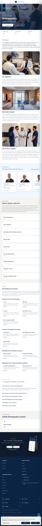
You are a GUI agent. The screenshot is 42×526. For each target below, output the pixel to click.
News (3, 477)
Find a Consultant (20, 25)
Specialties (4, 463)
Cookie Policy (4, 520)
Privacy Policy (4, 512)
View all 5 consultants (35, 169)
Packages (4, 493)
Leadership (24, 471)
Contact (23, 465)
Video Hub (4, 482)
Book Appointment (8, 25)
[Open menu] (2, 2)
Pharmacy (4, 468)
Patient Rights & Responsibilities (12, 512)
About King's (24, 468)
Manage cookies (20, 512)
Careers (3, 479)
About (23, 463)
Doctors (3, 465)
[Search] (37, 2)
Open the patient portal (12, 449)
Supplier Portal (5, 490)
